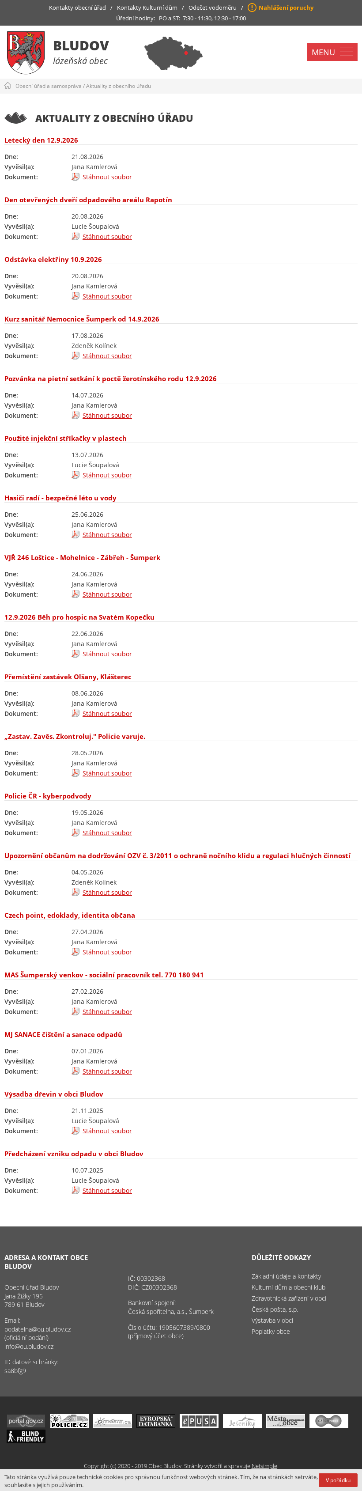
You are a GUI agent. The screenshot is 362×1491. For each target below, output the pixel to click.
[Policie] (69, 1425)
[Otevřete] (112, 1425)
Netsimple (264, 1466)
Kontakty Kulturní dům (147, 7)
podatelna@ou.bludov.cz (37, 1329)
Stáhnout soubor (107, 177)
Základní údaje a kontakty (286, 1276)
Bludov (81, 45)
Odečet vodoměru (213, 7)
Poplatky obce (271, 1331)
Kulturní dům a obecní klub (288, 1287)
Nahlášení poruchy (286, 7)
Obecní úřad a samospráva (48, 86)
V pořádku (338, 1480)
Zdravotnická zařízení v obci (289, 1298)
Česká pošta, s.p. (275, 1309)
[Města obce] (285, 1425)
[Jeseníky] (242, 1425)
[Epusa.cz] (199, 1425)
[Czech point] (329, 1425)
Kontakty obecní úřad (77, 7)
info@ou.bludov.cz (28, 1346)
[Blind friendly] (26, 1441)
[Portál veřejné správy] (26, 1425)
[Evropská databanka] (155, 1425)
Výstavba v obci (272, 1320)
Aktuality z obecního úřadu (118, 86)
